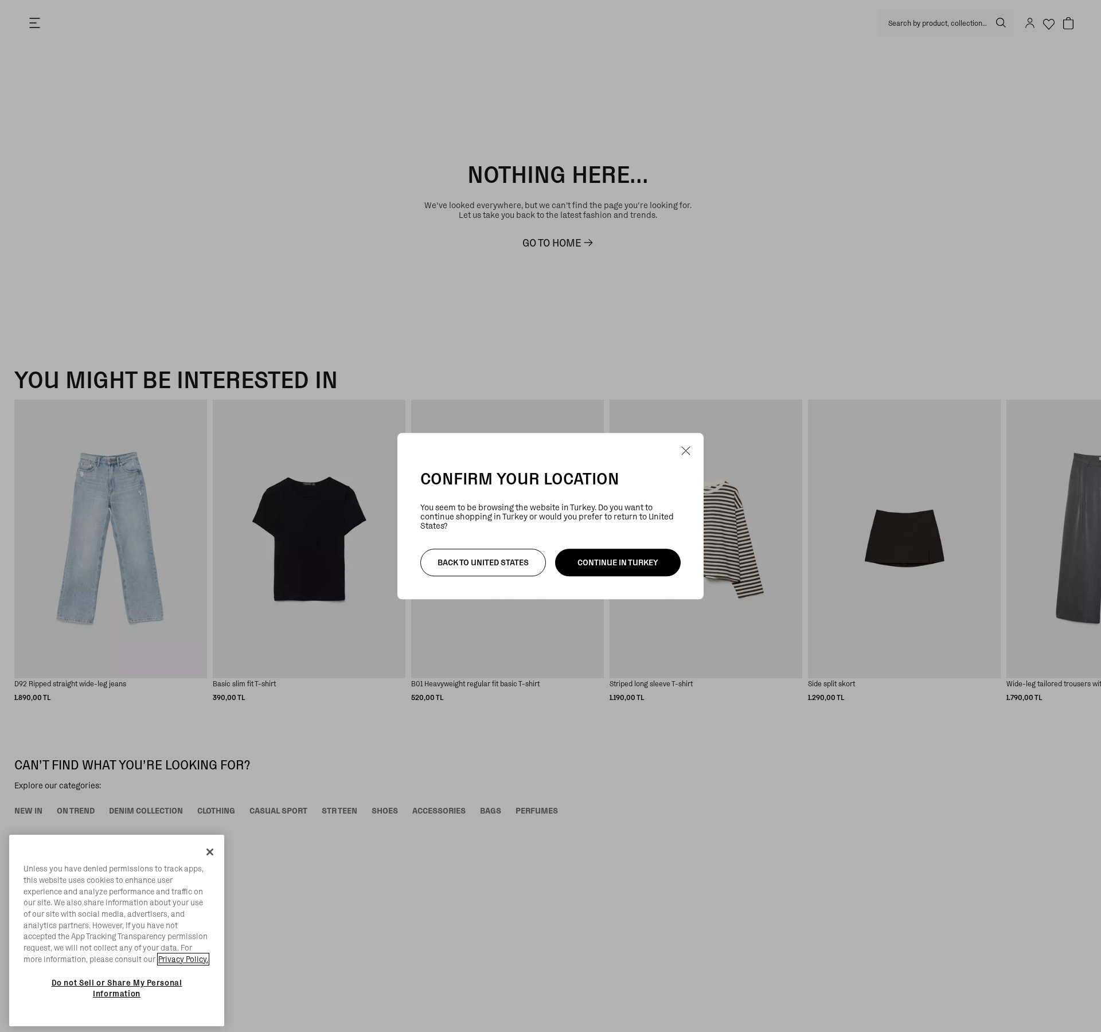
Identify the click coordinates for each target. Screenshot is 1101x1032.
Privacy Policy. (183, 959)
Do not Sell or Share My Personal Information (117, 988)
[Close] (209, 852)
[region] (116, 930)
